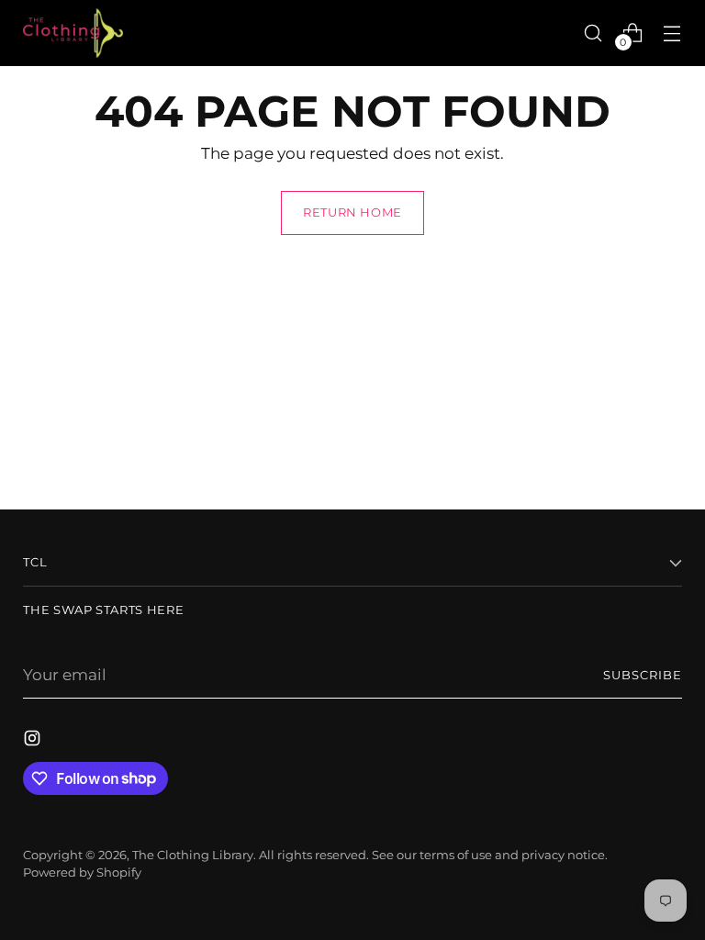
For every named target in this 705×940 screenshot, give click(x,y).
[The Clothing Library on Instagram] (34, 741)
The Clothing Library (192, 855)
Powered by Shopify (82, 872)
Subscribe (642, 675)
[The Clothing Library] (73, 33)
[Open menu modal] (672, 32)
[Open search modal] (593, 32)
